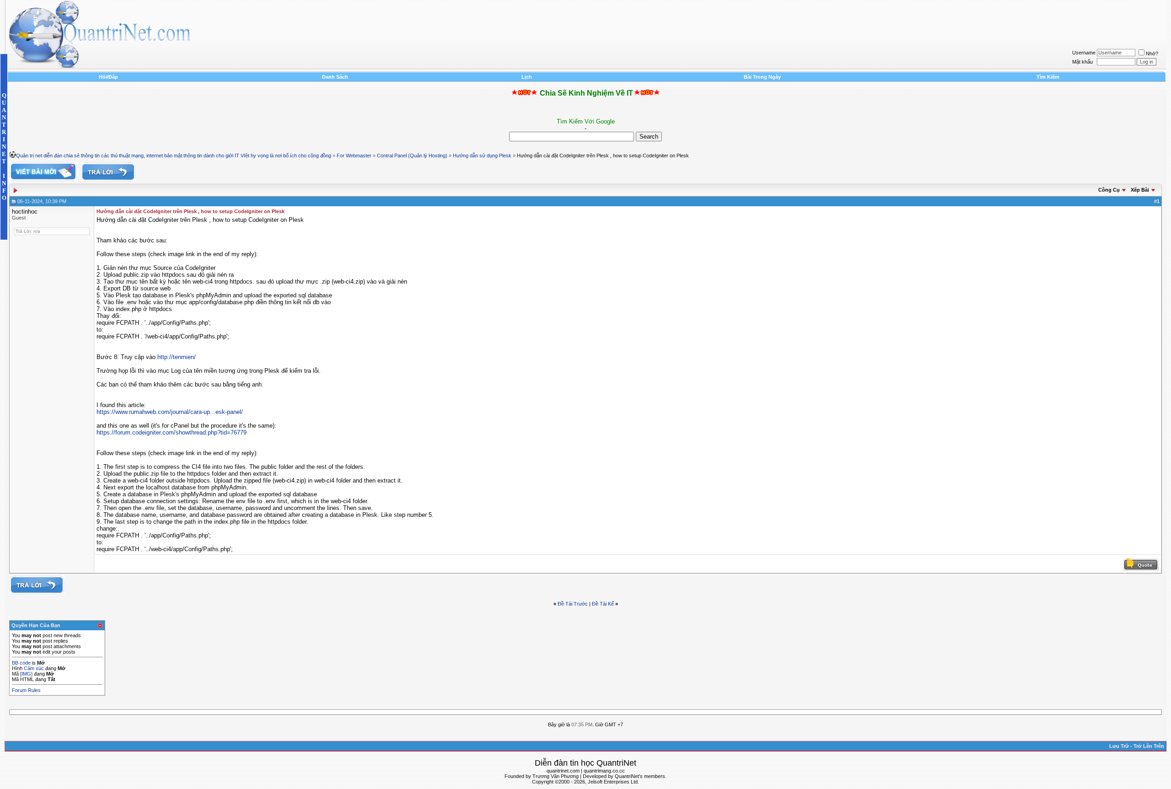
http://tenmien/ (176, 357)
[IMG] (26, 673)
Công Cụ (1109, 190)
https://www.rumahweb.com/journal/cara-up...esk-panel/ (170, 411)
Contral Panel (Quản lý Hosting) (412, 155)
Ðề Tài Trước (573, 604)
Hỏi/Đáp (108, 77)
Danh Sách (335, 77)
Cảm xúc (34, 668)
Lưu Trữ (1119, 746)
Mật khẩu (1082, 61)
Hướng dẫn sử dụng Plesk (482, 155)
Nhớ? (1152, 53)
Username (1084, 52)
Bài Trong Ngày (762, 77)
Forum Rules (26, 690)
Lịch (526, 77)
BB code (21, 663)
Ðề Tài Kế (603, 604)
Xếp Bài (1140, 190)
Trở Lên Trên (1148, 746)
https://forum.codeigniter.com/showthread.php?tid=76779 (172, 432)
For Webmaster (354, 155)
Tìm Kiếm (1048, 77)
